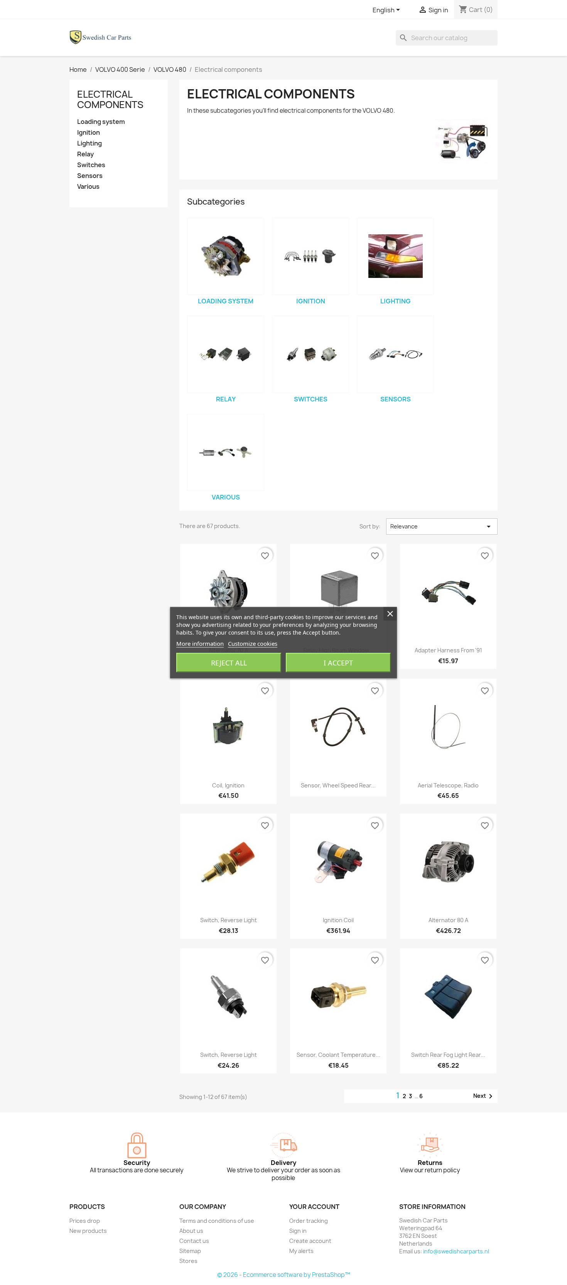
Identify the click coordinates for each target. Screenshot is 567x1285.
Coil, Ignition (228, 785)
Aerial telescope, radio (448, 785)
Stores (188, 1261)
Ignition (88, 133)
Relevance (441, 526)
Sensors (90, 176)
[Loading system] (225, 256)
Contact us (194, 1240)
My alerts (301, 1251)
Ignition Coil (338, 920)
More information (200, 643)
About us (191, 1230)
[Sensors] (395, 354)
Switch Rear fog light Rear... (448, 1054)
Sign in (298, 1230)
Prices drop (84, 1220)
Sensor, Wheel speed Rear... (338, 785)
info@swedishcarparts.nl (456, 1251)
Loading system (101, 122)
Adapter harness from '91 (448, 650)
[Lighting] (395, 256)
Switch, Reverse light (228, 920)
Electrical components (110, 99)
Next (484, 1096)
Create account (310, 1240)
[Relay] (225, 354)
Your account (314, 1206)
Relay (85, 154)
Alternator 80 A (448, 920)
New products (88, 1230)
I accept (338, 662)
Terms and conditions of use (216, 1220)
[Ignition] (310, 256)
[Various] (225, 452)
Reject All (229, 662)
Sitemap (190, 1251)
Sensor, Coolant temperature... (338, 1054)
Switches (91, 165)
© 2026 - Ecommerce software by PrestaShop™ (283, 1275)
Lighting (89, 143)
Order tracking (308, 1220)
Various (88, 187)
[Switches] (310, 354)
